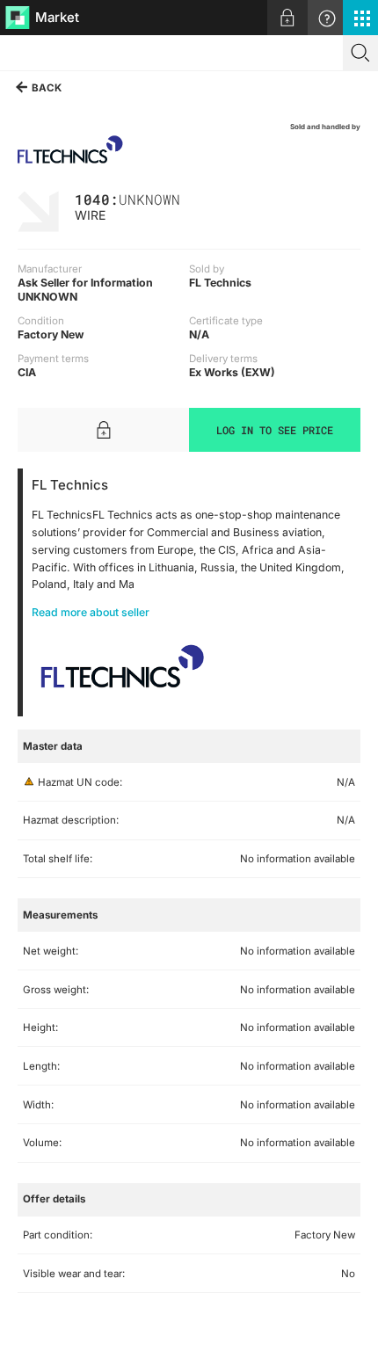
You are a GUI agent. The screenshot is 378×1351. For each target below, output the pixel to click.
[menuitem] (287, 17)
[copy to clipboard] (189, 198)
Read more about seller (90, 612)
